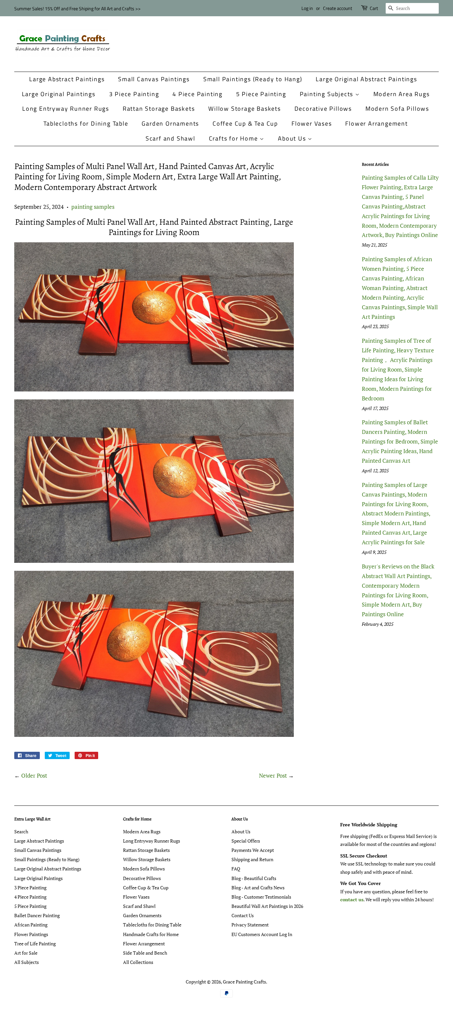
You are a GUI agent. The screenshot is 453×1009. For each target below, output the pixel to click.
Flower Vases (311, 123)
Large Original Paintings (59, 93)
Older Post (34, 775)
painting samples (92, 206)
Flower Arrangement (376, 123)
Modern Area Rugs (401, 93)
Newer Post (273, 775)
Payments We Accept (252, 850)
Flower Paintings (31, 934)
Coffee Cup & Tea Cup (245, 123)
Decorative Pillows (323, 108)
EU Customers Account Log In (261, 934)
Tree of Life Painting (35, 943)
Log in (307, 8)
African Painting (30, 924)
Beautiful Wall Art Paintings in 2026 (267, 906)
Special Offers (245, 841)
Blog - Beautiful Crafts (253, 878)
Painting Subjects (327, 93)
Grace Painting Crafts (244, 982)
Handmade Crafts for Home (151, 934)
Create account (337, 8)
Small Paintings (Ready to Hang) (252, 79)
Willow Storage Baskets (244, 108)
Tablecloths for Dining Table (85, 123)
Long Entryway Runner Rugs (65, 108)
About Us (293, 138)
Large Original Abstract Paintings (366, 79)
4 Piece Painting (197, 93)
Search (21, 831)
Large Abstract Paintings (66, 79)
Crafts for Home (234, 138)
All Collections (138, 962)
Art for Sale (25, 953)
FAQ (235, 868)
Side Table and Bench (145, 953)
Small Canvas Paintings (154, 79)
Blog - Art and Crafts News (258, 887)
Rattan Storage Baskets (159, 108)
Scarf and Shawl (170, 138)
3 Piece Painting (134, 93)
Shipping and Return (252, 859)
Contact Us (242, 915)
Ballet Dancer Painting (37, 915)
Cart (374, 8)
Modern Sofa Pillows (397, 108)
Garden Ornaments (170, 123)
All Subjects (26, 962)
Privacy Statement (250, 924)
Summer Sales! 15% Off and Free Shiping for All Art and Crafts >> (77, 8)
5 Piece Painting (261, 93)
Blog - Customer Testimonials (261, 897)
